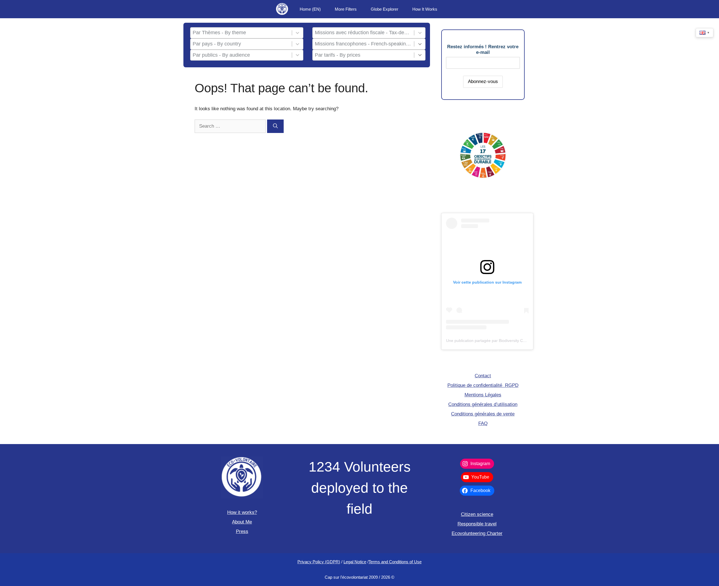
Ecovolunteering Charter (477, 533)
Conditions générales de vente (483, 414)
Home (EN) (310, 9)
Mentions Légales (483, 394)
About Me (242, 522)
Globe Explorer (384, 9)
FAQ (483, 423)
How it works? (242, 512)
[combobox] (241, 32)
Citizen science (477, 514)
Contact (483, 375)
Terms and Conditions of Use (395, 561)
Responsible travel (477, 524)
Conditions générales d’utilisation (482, 404)
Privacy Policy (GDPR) (318, 561)
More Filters (346, 9)
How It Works (424, 9)
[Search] (275, 126)
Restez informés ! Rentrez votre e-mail (482, 49)
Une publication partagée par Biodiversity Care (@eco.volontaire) (504, 340)
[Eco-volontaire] (282, 9)
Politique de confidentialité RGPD (482, 385)
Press (242, 531)
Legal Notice (354, 561)
